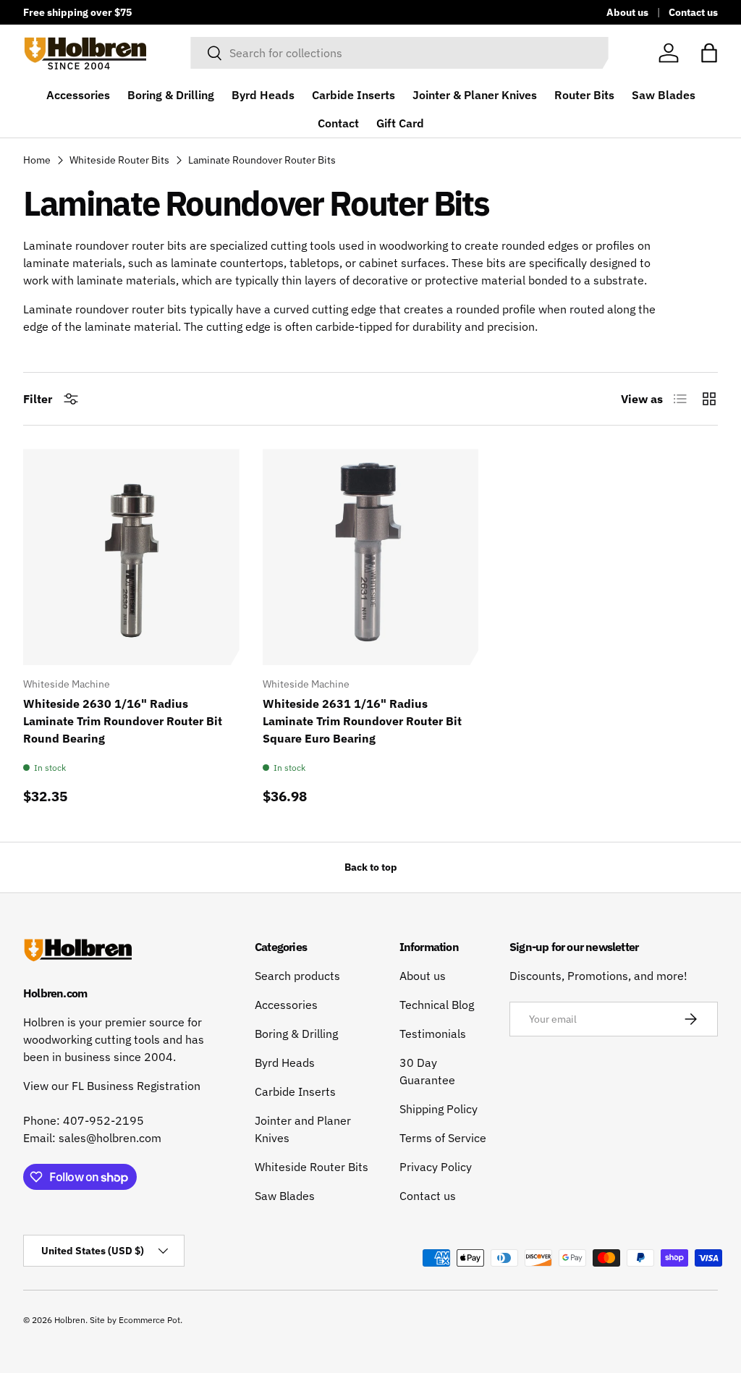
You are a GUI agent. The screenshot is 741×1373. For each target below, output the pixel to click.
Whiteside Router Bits (119, 159)
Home (37, 159)
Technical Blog (436, 1004)
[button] (709, 53)
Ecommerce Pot (149, 1319)
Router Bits (584, 95)
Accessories (78, 95)
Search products (297, 975)
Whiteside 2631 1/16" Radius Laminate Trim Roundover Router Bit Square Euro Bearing (362, 720)
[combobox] (399, 53)
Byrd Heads (263, 95)
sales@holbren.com (110, 1138)
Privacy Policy (435, 1166)
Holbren (69, 1319)
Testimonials (432, 1033)
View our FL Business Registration (111, 1085)
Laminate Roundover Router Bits (262, 159)
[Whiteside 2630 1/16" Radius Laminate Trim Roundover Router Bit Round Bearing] (131, 557)
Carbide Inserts (353, 95)
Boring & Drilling (170, 95)
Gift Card (400, 123)
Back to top (370, 867)
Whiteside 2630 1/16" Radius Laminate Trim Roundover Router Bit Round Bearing (122, 720)
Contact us (693, 12)
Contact (338, 123)
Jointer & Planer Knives (474, 95)
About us (627, 12)
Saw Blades (663, 95)
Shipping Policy (438, 1109)
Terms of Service (442, 1138)
